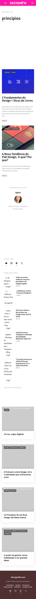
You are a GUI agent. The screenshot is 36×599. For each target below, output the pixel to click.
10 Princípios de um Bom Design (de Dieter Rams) (15, 516)
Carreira (14, 531)
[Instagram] (11, 264)
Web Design (15, 129)
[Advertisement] (18, 46)
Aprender (7, 72)
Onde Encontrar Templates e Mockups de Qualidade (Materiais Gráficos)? (24, 335)
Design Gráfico (22, 531)
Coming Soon (27, 587)
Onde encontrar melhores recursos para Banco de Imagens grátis (23, 280)
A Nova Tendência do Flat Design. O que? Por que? (17, 157)
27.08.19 (18, 341)
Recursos (26, 585)
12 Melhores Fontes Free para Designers (24, 292)
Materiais (10, 585)
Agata (18, 192)
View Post (4, 120)
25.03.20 (18, 286)
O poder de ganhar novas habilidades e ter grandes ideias (15, 558)
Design (13, 72)
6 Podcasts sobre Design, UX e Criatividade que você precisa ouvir (18, 474)
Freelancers (13, 447)
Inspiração (8, 129)
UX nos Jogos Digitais (14, 434)
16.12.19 (18, 319)
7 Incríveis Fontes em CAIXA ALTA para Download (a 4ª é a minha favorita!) (24, 362)
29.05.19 (18, 368)
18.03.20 (19, 295)
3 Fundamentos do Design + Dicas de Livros (17, 99)
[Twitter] (21, 264)
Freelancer (8, 587)
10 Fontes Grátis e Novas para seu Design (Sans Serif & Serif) (23, 313)
